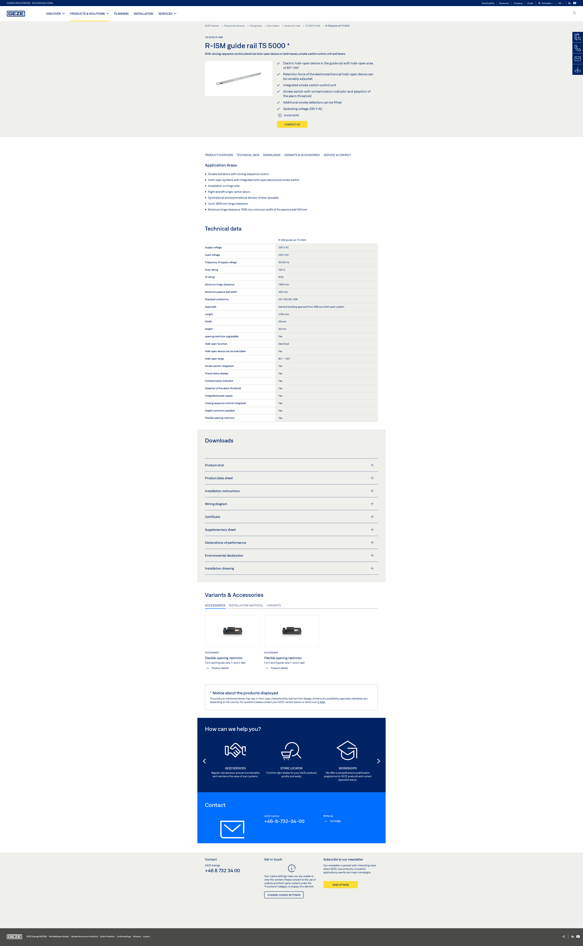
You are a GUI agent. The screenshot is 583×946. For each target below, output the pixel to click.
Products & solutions (87, 13)
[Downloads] (577, 69)
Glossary (137, 936)
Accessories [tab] (215, 605)
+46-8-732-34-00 (284, 821)
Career (530, 3)
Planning (121, 13)
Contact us (292, 124)
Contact (211, 859)
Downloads (272, 155)
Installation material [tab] (246, 605)
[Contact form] (577, 58)
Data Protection (107, 936)
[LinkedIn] (569, 3)
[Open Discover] (63, 13)
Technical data (248, 155)
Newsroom (504, 3)
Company (518, 3)
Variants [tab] (274, 605)
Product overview (219, 155)
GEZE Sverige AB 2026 (37, 936)
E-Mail (322, 702)
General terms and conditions (84, 936)
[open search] (575, 13)
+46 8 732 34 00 (222, 870)
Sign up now (340, 884)
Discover (53, 13)
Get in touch (273, 859)
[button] (546, 3)
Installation (143, 13)
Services (165, 13)
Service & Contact (337, 155)
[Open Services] (175, 13)
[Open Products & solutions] (107, 13)
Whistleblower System (59, 936)
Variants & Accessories (302, 155)
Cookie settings (124, 936)
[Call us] (577, 48)
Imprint (146, 936)
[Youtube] (574, 3)
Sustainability (488, 3)
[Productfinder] (577, 37)
